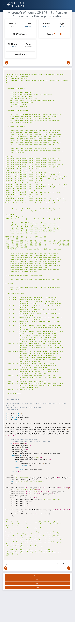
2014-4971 (28, 26)
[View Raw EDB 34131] (61, 34)
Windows (13, 47)
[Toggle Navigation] (4, 4)
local (62, 26)
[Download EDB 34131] (55, 34)
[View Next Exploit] (68, 63)
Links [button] (37, 579)
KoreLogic (46, 26)
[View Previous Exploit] (6, 63)
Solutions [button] (37, 587)
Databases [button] (37, 576)
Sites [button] (37, 583)
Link (69, 564)
